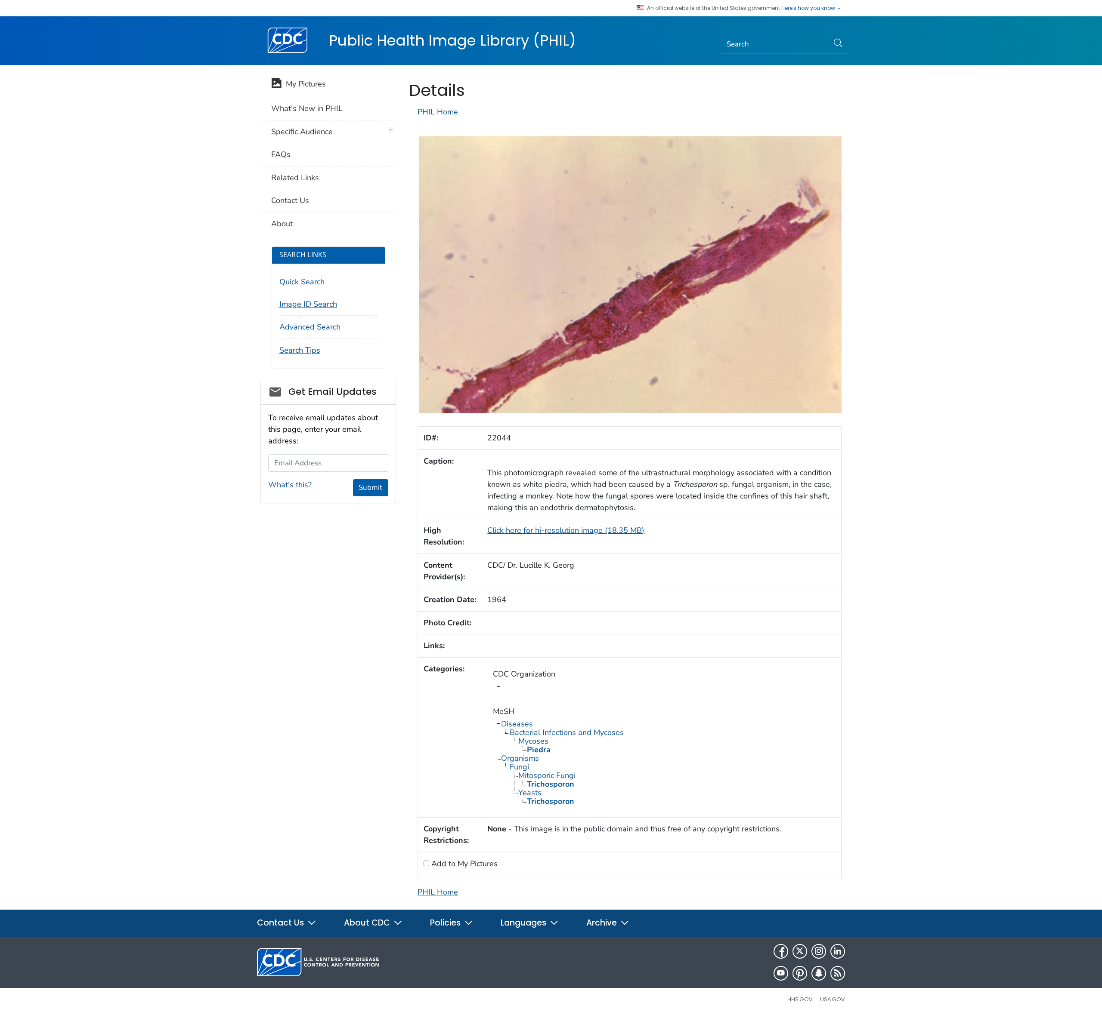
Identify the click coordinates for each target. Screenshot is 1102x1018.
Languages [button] (524, 923)
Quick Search (302, 282)
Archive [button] (602, 923)
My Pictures (304, 84)
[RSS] (837, 973)
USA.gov (832, 999)
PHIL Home (438, 112)
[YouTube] (781, 973)
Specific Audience (302, 131)
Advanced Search (310, 327)
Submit (370, 487)
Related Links (295, 177)
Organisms (520, 758)
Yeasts (530, 792)
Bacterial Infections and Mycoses (567, 732)
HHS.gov (800, 999)
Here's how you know (808, 8)
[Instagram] (818, 951)
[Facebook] (781, 951)
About (282, 223)
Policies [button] (446, 923)
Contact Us (290, 200)
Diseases (517, 724)
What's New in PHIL (307, 108)
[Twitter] (799, 951)
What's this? (290, 485)
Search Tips (299, 350)
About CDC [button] (368, 923)
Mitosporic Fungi (547, 775)
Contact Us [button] (281, 923)
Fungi (519, 767)
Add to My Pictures (463, 863)
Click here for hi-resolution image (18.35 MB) (565, 530)
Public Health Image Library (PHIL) (452, 40)
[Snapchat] (818, 973)
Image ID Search (308, 304)
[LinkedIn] (837, 951)
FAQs (281, 154)
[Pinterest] (799, 973)
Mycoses (533, 741)
